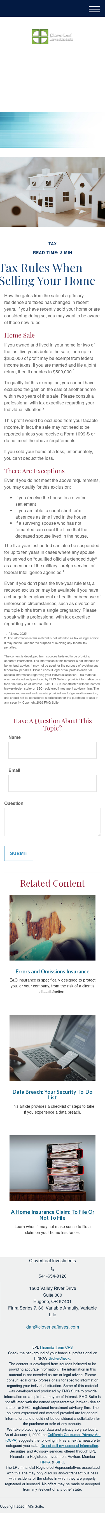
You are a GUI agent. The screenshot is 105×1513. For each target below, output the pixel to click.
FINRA (45, 1462)
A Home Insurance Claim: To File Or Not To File (52, 1215)
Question (14, 803)
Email (14, 770)
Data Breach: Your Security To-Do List (52, 1095)
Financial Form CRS (56, 1347)
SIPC (59, 1462)
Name (14, 737)
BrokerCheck (59, 1358)
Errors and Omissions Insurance (53, 971)
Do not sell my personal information (69, 1445)
